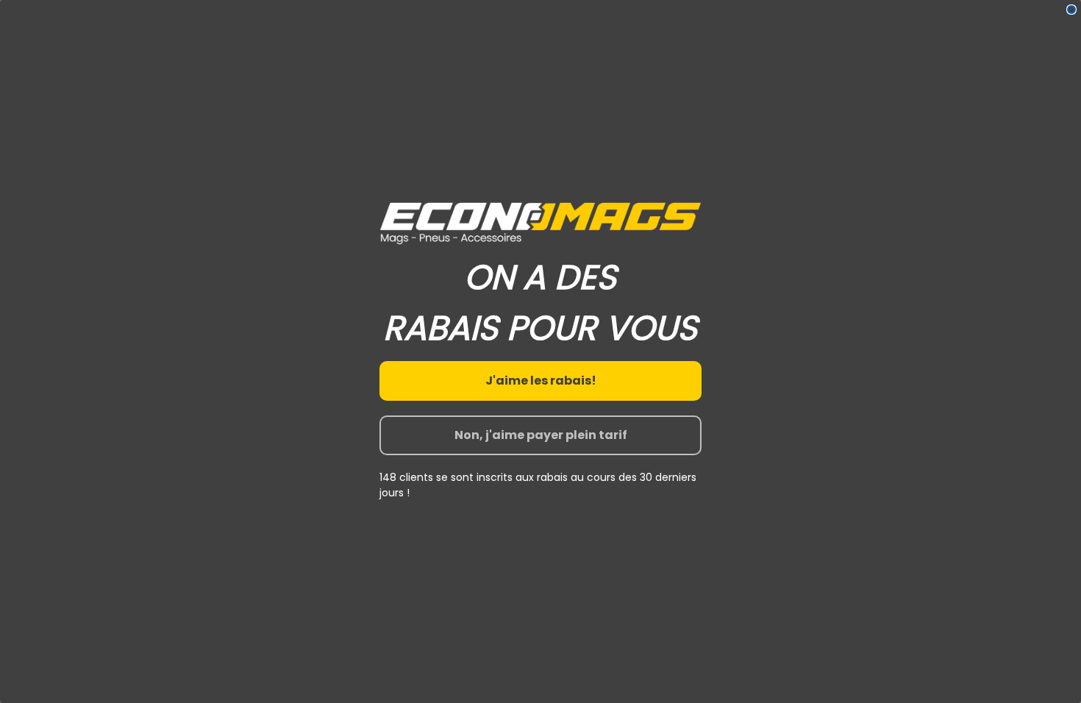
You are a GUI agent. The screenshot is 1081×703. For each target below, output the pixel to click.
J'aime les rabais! (540, 380)
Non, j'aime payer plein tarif (540, 435)
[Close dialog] (1071, 9)
